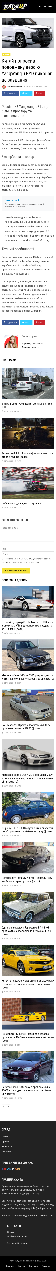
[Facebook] (3, 1169)
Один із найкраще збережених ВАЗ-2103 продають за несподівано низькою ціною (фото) (27, 931)
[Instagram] (10, 1169)
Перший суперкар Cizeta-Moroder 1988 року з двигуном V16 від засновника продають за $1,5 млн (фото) (27, 626)
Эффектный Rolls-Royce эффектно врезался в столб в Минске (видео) (27, 455)
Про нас (6, 1141)
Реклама (6, 1151)
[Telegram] (13, 1169)
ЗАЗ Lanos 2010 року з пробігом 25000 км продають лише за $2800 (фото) (26, 726)
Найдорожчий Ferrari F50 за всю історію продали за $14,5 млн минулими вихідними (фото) (28, 1037)
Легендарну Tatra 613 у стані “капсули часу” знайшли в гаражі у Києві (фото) (27, 879)
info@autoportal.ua (41, 1208)
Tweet (27, 93)
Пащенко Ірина (15, 86)
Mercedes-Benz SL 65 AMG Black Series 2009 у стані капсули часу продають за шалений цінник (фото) (27, 778)
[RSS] (16, 1169)
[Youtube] (5, 1169)
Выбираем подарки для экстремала (21, 503)
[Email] (18, 1169)
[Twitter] (8, 1169)
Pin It (40, 93)
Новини (6, 54)
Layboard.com (46, 1215)
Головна (6, 1136)
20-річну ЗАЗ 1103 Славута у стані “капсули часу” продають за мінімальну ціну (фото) (27, 829)
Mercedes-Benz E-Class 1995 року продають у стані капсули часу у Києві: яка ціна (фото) (28, 677)
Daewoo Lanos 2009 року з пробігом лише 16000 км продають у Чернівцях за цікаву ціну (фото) (26, 1090)
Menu (50, 6)
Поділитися (11, 93)
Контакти (7, 1146)
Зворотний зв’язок (17, 1243)
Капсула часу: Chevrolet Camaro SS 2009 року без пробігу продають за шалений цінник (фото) (28, 984)
